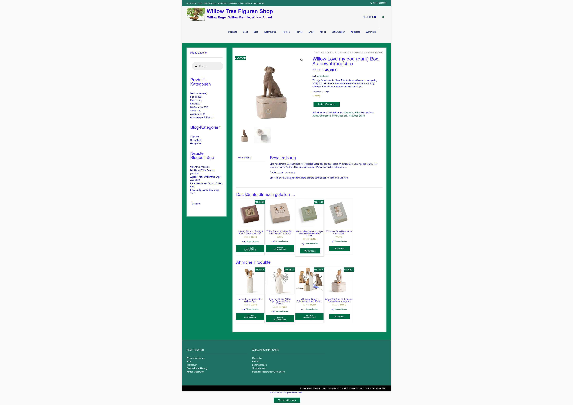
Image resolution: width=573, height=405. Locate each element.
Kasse (241, 3)
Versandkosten (323, 76)
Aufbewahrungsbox (321, 115)
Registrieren (210, 3)
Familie (299, 31)
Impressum (192, 364)
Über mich (257, 357)
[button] (301, 60)
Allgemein (195, 136)
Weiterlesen (310, 250)
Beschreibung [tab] (244, 157)
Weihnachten (270, 31)
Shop (200, 3)
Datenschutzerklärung (197, 368)
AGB (189, 361)
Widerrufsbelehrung (196, 357)
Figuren (286, 31)
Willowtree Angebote (200, 166)
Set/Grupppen (338, 31)
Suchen (248, 3)
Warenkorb (259, 3)
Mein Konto (223, 3)
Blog (256, 31)
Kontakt (233, 3)
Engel (311, 31)
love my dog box (339, 115)
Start (317, 52)
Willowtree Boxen (357, 115)
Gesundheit (195, 139)
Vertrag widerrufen (195, 371)
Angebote (355, 31)
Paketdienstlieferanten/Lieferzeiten (268, 371)
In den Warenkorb (326, 104)
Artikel (323, 31)
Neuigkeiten (195, 143)
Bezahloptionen (259, 364)
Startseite (191, 3)
